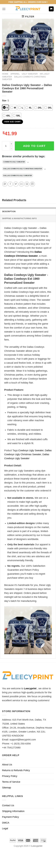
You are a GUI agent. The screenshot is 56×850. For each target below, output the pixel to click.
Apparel (15, 74)
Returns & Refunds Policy (16, 770)
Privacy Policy (9, 776)
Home (5, 74)
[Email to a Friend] (21, 184)
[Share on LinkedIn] (32, 184)
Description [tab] (8, 211)
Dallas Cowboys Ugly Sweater (17, 175)
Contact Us (8, 805)
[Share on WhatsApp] (4, 184)
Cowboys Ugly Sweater (14, 162)
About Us (7, 764)
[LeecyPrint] (28, 9)
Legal (5, 828)
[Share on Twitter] (15, 184)
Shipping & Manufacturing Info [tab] (19, 218)
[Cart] (51, 9)
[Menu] (4, 9)
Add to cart (34, 145)
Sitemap (6, 787)
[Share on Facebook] (10, 184)
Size (4, 100)
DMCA (5, 822)
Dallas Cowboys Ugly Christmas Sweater (22, 168)
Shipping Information (13, 811)
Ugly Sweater (30, 74)
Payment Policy (10, 817)
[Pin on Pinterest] (26, 184)
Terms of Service (11, 781)
